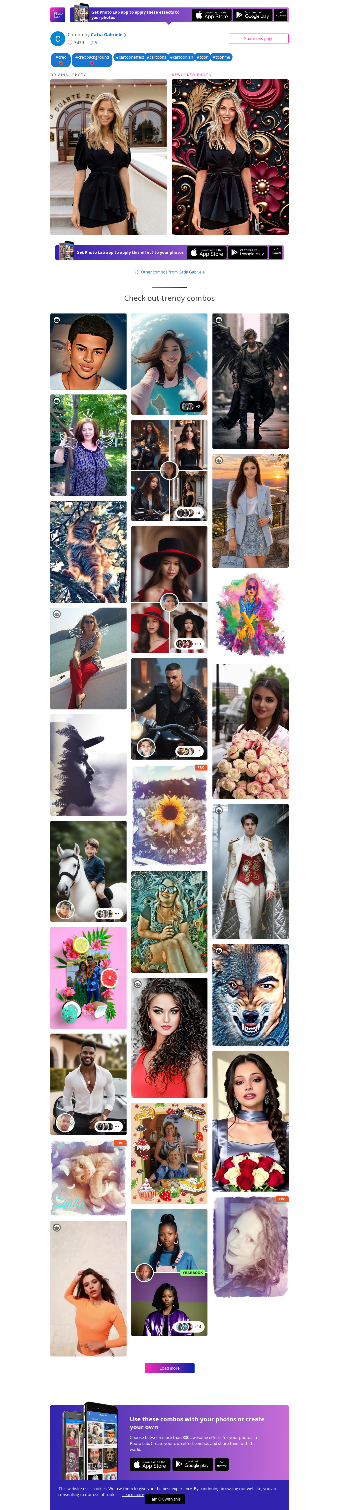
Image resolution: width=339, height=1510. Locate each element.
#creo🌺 (61, 60)
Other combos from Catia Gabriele (172, 272)
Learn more (133, 1494)
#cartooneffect (130, 57)
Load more (170, 1368)
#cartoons (156, 57)
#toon (202, 57)
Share (258, 38)
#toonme (221, 57)
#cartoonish (181, 57)
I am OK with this (165, 1499)
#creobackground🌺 (92, 60)
